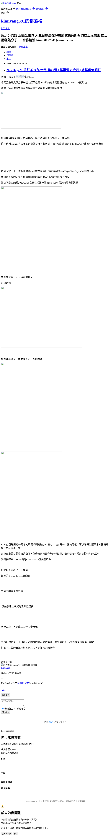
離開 (15, 834)
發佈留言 (5, 712)
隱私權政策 (70, 801)
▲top (3, 690)
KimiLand (5, 668)
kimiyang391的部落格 (21, 21)
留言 (27, 683)
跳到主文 (5, 28)
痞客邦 (20, 683)
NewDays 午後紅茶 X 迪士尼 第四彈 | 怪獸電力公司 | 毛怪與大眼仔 (53, 70)
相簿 (8, 52)
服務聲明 (81, 801)
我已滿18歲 (6, 834)
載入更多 (5, 695)
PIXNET (35, 801)
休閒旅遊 (23, 47)
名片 (8, 58)
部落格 (9, 55)
